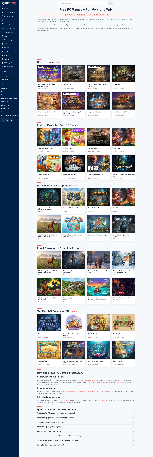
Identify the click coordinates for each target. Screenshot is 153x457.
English (4, 79)
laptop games (103, 400)
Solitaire (6, 47)
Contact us (5, 95)
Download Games (9, 12)
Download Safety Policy (9, 98)
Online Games (8, 16)
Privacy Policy (6, 108)
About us (4, 88)
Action (6, 51)
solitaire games (108, 391)
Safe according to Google (9, 115)
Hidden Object (8, 32)
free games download (93, 380)
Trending (7, 24)
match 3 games (77, 391)
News (6, 20)
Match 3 (7, 36)
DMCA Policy (5, 105)
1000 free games (64, 400)
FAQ (2, 91)
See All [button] (5, 71)
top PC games (122, 382)
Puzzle (6, 44)
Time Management (10, 40)
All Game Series (9, 67)
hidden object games (65, 391)
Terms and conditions (8, 112)
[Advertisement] (85, 44)
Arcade (6, 55)
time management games (91, 391)
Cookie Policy (5, 101)
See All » (60, 62)
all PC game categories (101, 382)
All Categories (8, 63)
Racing (6, 59)
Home (6, 8)
